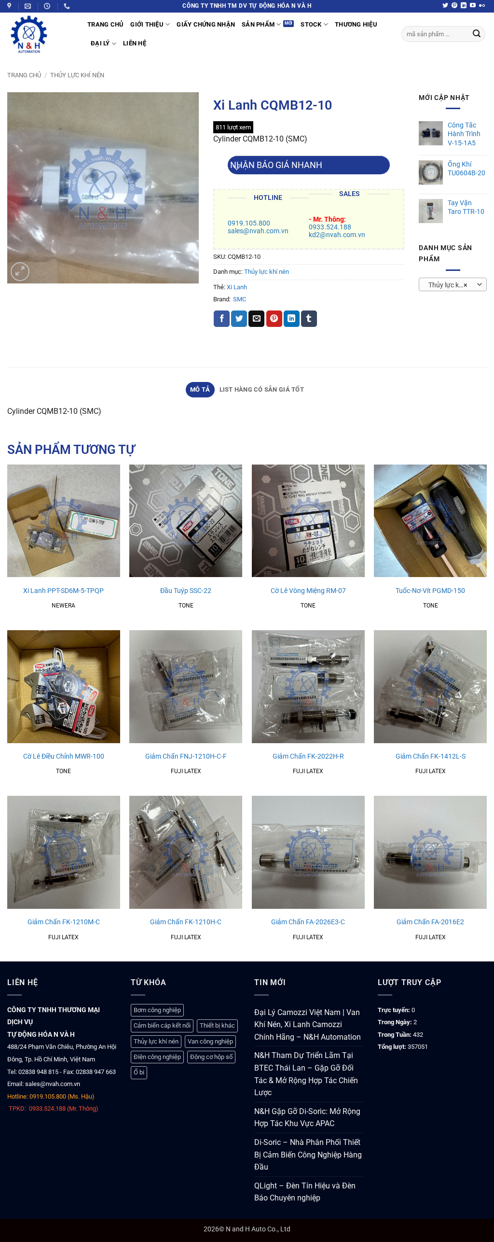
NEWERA (63, 605)
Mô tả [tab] (200, 389)
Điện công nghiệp (157, 1056)
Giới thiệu (147, 24)
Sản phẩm (258, 24)
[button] (20, 271)
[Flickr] (482, 5)
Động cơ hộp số (211, 1056)
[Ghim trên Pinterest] (274, 318)
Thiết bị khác (217, 1025)
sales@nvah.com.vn (258, 231)
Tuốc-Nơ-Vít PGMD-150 (430, 591)
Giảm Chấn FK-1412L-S (431, 756)
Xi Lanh (237, 287)
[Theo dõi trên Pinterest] (454, 5)
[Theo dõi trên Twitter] (445, 5)
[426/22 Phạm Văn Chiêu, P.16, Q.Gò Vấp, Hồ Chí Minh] (10, 6)
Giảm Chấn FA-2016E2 (430, 922)
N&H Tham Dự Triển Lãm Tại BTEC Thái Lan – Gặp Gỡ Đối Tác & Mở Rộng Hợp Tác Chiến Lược (306, 1074)
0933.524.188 (330, 227)
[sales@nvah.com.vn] (29, 6)
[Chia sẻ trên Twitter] (239, 318)
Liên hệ (134, 43)
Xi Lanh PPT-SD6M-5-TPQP (63, 591)
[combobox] (453, 284)
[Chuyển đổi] (237, 168)
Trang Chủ (105, 24)
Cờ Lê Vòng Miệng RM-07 (308, 591)
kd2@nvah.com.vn (337, 235)
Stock (311, 24)
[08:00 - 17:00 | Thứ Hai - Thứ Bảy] (48, 6)
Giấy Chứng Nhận (206, 24)
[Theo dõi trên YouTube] (473, 5)
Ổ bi (139, 1072)
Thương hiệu (356, 24)
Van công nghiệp (210, 1041)
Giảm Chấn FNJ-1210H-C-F (186, 756)
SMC (239, 299)
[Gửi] (476, 34)
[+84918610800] (68, 6)
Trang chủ (24, 75)
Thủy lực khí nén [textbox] (452, 285)
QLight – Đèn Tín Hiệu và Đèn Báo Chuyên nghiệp (305, 1192)
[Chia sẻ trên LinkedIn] (292, 318)
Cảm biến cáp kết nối (162, 1025)
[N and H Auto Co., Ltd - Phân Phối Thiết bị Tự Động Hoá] (40, 34)
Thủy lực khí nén (77, 75)
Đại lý (100, 43)
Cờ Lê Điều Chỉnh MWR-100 (63, 756)
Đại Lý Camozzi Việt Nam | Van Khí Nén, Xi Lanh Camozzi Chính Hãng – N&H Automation (307, 1025)
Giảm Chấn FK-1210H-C (185, 922)
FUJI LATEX (186, 771)
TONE (185, 605)
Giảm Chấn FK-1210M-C (63, 922)
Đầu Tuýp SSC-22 (185, 591)
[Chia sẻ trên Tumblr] (309, 318)
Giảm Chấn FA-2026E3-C (308, 922)
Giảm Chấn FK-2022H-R (308, 756)
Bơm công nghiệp (157, 1010)
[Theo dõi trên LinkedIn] (464, 5)
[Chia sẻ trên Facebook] (222, 318)
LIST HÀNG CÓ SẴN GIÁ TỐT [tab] (262, 389)
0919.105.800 (249, 223)
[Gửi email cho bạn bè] (256, 318)
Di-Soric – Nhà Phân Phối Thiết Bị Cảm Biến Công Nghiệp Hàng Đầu (308, 1154)
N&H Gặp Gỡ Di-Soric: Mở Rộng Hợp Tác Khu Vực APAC (307, 1118)
